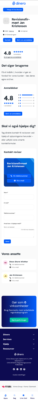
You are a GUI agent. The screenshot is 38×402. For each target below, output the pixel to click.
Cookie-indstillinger (19, 375)
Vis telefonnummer (20, 176)
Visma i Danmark (29, 387)
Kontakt (8, 40)
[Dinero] (1, 393)
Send (7, 241)
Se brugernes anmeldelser (12, 57)
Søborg (11, 31)
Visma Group (18, 387)
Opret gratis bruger (19, 320)
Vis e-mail (20, 181)
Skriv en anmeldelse (24, 40)
